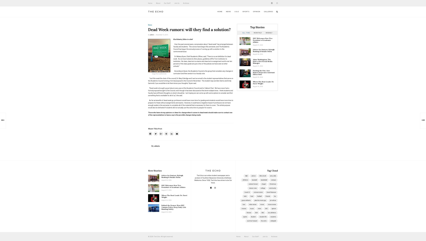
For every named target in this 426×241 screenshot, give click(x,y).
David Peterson (271, 192)
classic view (253, 188)
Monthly (258, 33)
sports (245, 217)
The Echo (156, 11)
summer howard (252, 221)
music (252, 208)
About (158, 3)
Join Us (176, 3)
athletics (245, 180)
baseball (254, 180)
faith (245, 196)
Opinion (256, 11)
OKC (266, 208)
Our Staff (167, 3)
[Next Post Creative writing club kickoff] (423, 120)
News (228, 11)
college (263, 188)
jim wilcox (273, 200)
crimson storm (258, 192)
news (259, 208)
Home (150, 3)
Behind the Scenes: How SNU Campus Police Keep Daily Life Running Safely (173, 207)
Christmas (273, 184)
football (259, 196)
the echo (263, 221)
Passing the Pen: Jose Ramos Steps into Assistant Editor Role (264, 72)
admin (152, 35)
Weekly (269, 33)
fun (275, 196)
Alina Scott (262, 176)
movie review (272, 204)
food (251, 196)
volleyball (273, 221)
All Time (246, 33)
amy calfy (273, 176)
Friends (268, 196)
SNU (262, 212)
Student (253, 217)
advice (253, 176)
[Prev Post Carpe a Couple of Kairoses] (3, 120)
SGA (256, 212)
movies (244, 208)
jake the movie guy (260, 200)
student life (263, 217)
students (273, 217)
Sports (246, 11)
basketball (264, 180)
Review (249, 212)
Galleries (268, 11)
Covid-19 (247, 192)
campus (273, 180)
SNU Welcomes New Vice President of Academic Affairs (262, 40)
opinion (274, 208)
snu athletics (272, 212)
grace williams (246, 200)
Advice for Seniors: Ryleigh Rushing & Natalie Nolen (264, 50)
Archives (186, 3)
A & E (237, 11)
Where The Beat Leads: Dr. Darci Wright (263, 83)
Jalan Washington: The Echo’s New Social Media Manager (262, 61)
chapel (264, 184)
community (272, 188)
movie (262, 204)
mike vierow (252, 204)
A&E (246, 176)
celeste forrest (253, 184)
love (244, 204)
